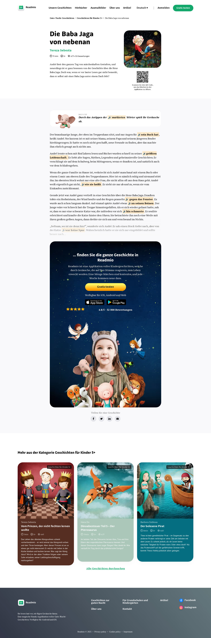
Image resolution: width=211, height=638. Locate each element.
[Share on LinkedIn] (109, 419)
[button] (142, 8)
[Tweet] (101, 419)
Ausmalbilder (98, 8)
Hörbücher (81, 8)
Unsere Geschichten (60, 8)
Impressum (128, 632)
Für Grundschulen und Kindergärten (135, 601)
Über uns (115, 8)
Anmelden (164, 8)
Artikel (127, 8)
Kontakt (127, 609)
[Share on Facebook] (93, 419)
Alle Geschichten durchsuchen (105, 568)
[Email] (117, 419)
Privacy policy (100, 632)
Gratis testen (183, 8)
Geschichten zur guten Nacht (100, 601)
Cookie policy (115, 632)
